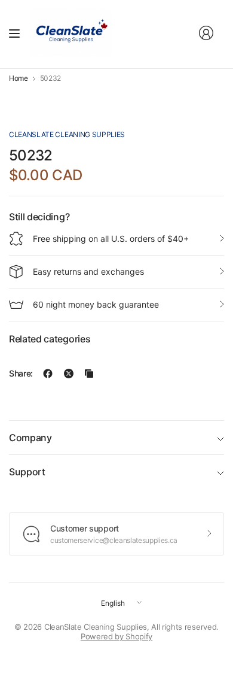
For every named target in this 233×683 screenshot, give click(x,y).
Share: (21, 373)
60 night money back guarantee (96, 304)
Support (27, 472)
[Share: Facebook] (48, 373)
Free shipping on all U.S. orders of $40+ (111, 238)
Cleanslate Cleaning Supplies (67, 134)
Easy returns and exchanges (88, 271)
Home (18, 78)
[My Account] (206, 33)
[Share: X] (68, 373)
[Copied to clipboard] (89, 373)
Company (30, 438)
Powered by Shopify (116, 636)
